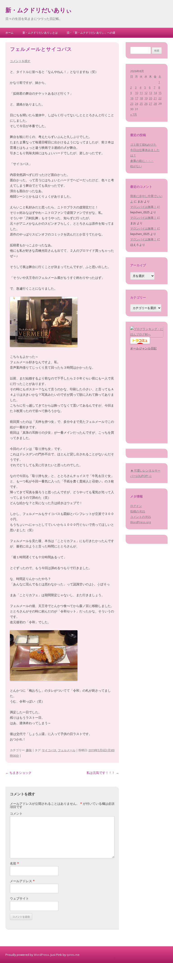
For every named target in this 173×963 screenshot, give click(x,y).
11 (141, 93)
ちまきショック (18, 772)
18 (141, 98)
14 (155, 93)
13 (150, 93)
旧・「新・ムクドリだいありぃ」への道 (91, 33)
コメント (16, 813)
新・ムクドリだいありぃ (38, 11)
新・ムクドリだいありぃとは (40, 33)
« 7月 (133, 114)
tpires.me (73, 955)
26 (146, 104)
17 (136, 98)
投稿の (137, 511)
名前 (14, 863)
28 (155, 104)
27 (150, 104)
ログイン (136, 506)
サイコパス (49, 750)
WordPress (41, 955)
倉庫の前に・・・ (142, 161)
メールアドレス (22, 881)
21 (155, 98)
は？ (133, 155)
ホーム (9, 33)
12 (146, 93)
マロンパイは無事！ (143, 207)
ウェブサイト (19, 898)
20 (150, 98)
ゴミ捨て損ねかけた (143, 144)
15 (160, 93)
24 (136, 104)
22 (160, 98)
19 (146, 98)
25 (141, 104)
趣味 (29, 750)
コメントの (140, 517)
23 (131, 104)
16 (131, 98)
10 (136, 93)
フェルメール (66, 750)
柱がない (136, 166)
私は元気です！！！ (102, 772)
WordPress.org (140, 522)
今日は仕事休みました (144, 150)
